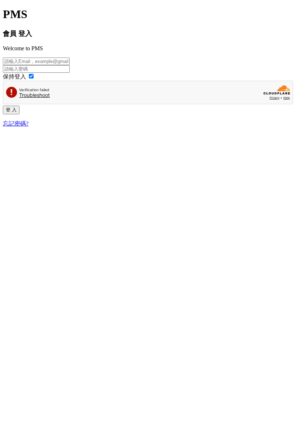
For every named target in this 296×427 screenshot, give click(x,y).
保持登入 (15, 76)
